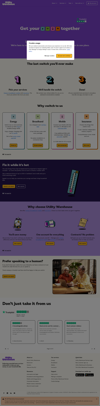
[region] (50, 50)
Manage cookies (49, 55)
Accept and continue (64, 55)
